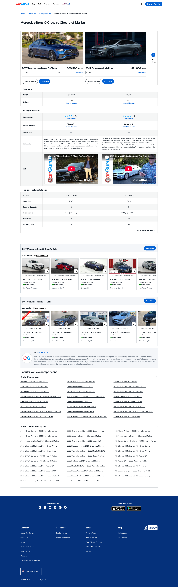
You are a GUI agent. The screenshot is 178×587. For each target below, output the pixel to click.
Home (23, 13)
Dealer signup (61, 533)
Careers (23, 556)
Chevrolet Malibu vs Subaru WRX (127, 416)
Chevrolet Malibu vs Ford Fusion (80, 386)
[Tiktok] (65, 508)
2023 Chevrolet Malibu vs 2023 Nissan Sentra (85, 431)
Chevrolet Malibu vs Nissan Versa (80, 411)
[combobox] (30, 571)
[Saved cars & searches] (141, 4)
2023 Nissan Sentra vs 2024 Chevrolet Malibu (38, 431)
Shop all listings (71, 103)
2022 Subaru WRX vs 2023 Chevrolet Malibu (85, 481)
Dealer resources (63, 538)
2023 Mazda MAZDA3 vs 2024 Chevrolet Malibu (133, 436)
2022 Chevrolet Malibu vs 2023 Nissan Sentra (85, 456)
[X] (45, 508)
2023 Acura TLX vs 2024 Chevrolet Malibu (84, 436)
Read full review (71, 127)
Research (32, 13)
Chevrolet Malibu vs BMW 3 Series (34, 401)
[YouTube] (50, 508)
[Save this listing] (47, 271)
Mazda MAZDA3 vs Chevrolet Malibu (81, 406)
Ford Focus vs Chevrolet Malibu (33, 406)
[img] (34, 284)
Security (89, 551)
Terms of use (91, 533)
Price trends (25, 551)
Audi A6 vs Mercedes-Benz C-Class (34, 386)
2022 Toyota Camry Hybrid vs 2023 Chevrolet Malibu (135, 441)
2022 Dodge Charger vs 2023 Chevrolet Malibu (133, 471)
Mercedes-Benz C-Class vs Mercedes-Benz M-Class (40, 411)
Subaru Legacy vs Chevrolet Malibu (128, 396)
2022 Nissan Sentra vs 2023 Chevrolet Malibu (85, 476)
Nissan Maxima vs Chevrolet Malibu (34, 391)
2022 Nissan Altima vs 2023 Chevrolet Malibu (85, 446)
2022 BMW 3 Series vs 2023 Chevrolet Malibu (38, 456)
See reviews (71, 118)
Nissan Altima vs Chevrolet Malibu (81, 391)
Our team (24, 538)
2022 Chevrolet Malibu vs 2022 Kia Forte (130, 466)
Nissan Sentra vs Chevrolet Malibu (81, 381)
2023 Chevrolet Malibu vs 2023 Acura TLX (84, 441)
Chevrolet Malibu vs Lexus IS (125, 381)
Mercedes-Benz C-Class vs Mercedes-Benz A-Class (87, 416)
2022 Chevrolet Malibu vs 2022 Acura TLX (130, 456)
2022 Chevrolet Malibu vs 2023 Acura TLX (37, 466)
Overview (79, 73)
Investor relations (27, 547)
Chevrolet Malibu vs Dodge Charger (128, 401)
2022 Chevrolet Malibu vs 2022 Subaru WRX (38, 471)
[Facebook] (40, 508)
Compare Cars (45, 13)
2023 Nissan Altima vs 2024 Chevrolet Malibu (132, 431)
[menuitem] (34, 4)
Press (22, 542)
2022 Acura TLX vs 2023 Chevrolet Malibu (130, 461)
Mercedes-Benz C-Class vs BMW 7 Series (130, 386)
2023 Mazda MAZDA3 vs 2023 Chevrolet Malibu (39, 441)
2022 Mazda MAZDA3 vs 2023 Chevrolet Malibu (86, 466)
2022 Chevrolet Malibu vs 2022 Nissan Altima (132, 451)
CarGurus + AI (42, 352)
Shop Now (44, 81)
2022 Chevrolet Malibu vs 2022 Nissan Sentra (132, 446)
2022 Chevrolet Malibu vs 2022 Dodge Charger (132, 476)
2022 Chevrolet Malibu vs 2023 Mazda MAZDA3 (39, 476)
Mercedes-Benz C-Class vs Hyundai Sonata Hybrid (40, 396)
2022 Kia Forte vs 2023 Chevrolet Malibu (83, 461)
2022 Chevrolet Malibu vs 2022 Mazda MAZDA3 (86, 451)
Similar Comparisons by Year (33, 426)
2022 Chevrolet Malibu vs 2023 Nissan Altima (38, 446)
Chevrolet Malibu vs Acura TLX (79, 401)
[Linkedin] (60, 508)
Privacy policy (91, 538)
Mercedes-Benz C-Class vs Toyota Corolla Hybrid (133, 411)
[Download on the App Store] (118, 508)
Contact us (122, 538)
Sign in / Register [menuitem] (154, 4)
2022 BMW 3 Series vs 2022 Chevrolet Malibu (38, 461)
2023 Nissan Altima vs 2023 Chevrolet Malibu (38, 436)
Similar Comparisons (29, 377)
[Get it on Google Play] (134, 508)
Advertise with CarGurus (30, 560)
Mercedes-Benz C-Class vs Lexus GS (128, 391)
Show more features (145, 230)
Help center (122, 533)
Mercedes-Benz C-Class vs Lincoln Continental (86, 396)
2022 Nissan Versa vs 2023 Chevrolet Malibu (85, 471)
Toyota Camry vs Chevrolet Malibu (34, 381)
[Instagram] (55, 508)
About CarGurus (27, 533)
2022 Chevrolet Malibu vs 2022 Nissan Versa (38, 451)
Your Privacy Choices (94, 542)
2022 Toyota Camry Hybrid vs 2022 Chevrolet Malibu (41, 481)
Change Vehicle (30, 81)
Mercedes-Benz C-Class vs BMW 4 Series (36, 416)
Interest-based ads (93, 547)
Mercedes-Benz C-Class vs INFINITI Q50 (129, 406)
